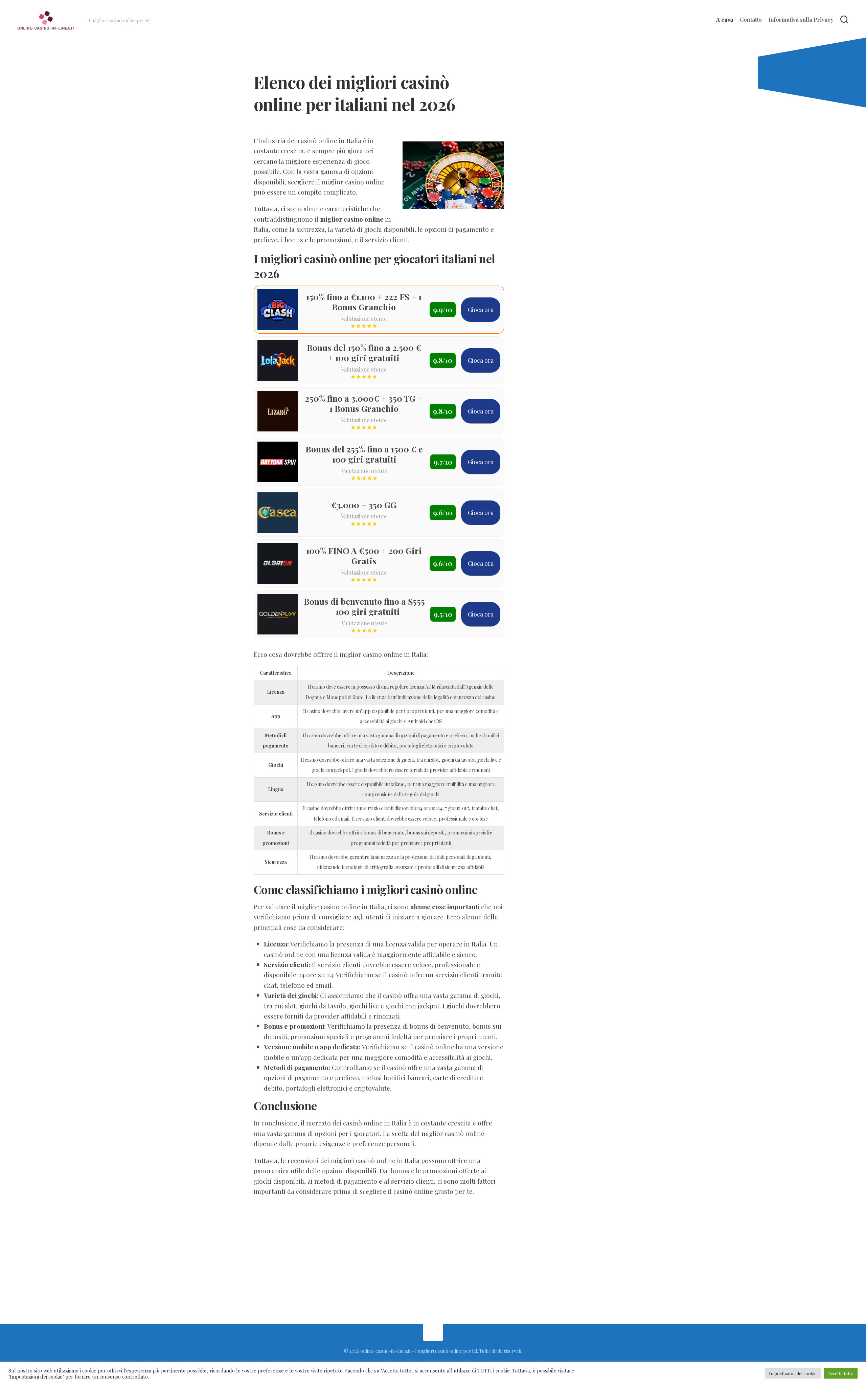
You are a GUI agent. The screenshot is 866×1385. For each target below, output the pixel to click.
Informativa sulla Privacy (801, 19)
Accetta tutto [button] (840, 1373)
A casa (724, 19)
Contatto (751, 19)
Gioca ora (481, 310)
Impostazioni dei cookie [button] (793, 1373)
